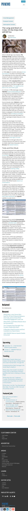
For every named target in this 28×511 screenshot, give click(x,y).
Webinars (4, 466)
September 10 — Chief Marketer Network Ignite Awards (13, 346)
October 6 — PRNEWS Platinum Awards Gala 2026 (12, 350)
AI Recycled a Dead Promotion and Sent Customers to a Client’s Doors (14, 330)
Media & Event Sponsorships (8, 446)
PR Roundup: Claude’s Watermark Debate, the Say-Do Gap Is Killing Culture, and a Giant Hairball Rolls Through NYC (14, 361)
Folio (3, 486)
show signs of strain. (15, 137)
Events (3, 455)
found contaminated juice (14, 91)
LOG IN (23, 1)
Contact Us (4, 475)
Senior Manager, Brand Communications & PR (12, 405)
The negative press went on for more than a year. (12, 86)
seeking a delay (15, 168)
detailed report (13, 223)
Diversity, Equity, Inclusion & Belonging (10, 463)
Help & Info (4, 438)
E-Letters (4, 453)
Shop (3, 437)
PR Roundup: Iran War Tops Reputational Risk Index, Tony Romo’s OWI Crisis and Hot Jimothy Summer (14, 387)
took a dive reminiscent (8, 196)
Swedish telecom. (14, 145)
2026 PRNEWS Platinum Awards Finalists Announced (14, 334)
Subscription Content (9, 24)
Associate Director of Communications (11, 400)
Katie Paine (13, 37)
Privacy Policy (5, 460)
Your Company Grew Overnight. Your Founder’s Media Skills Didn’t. (13, 326)
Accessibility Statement (7, 465)
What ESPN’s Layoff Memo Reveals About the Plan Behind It (15, 322)
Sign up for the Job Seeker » (10, 396)
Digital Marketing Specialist (13, 410)
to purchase (5, 155)
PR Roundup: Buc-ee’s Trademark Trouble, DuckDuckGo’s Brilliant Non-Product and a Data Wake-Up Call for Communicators (13, 380)
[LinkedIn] (7, 509)
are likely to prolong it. (17, 113)
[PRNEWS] (14, 5)
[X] (4, 509)
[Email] (10, 509)
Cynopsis (4, 484)
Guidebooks (5, 456)
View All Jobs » (6, 398)
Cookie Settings (5, 461)
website (21, 275)
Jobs (3, 458)
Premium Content (8, 21)
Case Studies (5, 435)
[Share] (13, 509)
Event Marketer (5, 488)
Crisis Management (8, 18)
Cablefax (4, 483)
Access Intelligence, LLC (10, 505)
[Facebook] (1, 509)
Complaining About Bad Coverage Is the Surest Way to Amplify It (13, 366)
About (3, 474)
